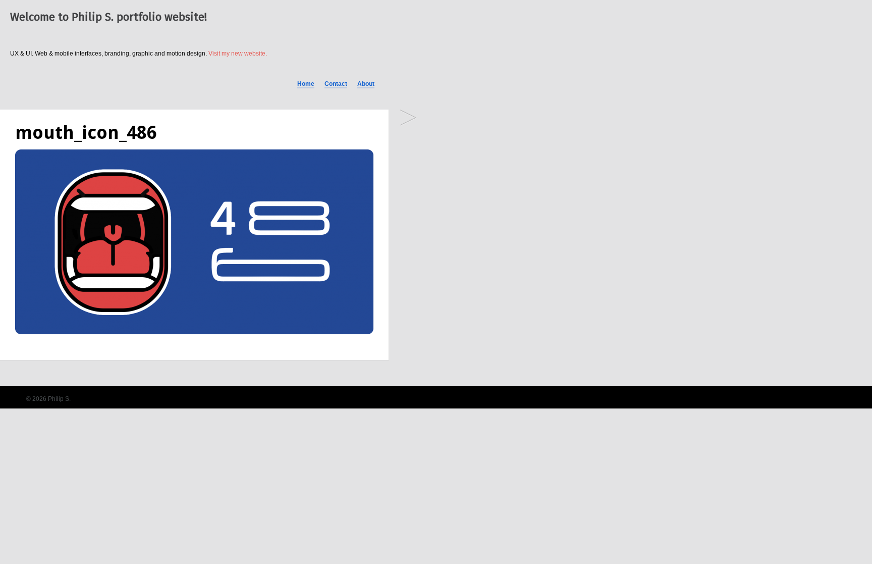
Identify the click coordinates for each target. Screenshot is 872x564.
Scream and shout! (408, 118)
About (365, 83)
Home (305, 83)
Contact (335, 83)
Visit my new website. (237, 53)
